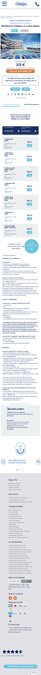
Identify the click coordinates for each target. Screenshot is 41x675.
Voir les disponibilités (20, 71)
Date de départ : (26, 128)
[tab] (11, 104)
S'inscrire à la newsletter (20, 666)
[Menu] (4, 4)
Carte (26, 89)
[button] (20, 97)
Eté (14, 31)
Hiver (24, 31)
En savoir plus (14, 624)
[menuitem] (20, 483)
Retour (34, 672)
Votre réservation (31, 244)
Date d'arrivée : (9, 127)
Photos (15, 89)
